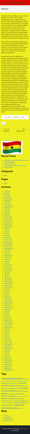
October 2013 (7, 326)
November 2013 (8, 324)
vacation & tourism (9, 408)
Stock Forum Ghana (15, 2)
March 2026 (7, 197)
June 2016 (7, 274)
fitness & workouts (5, 388)
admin (9, 117)
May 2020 (7, 211)
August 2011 (7, 366)
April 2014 (7, 315)
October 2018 (7, 246)
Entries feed (7, 417)
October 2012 (7, 346)
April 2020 (7, 213)
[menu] (3, 2)
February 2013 (8, 340)
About (5, 183)
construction (4, 383)
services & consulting (8, 402)
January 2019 (8, 241)
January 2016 (8, 279)
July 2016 (7, 272)
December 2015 (8, 281)
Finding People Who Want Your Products (15, 165)
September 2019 (8, 226)
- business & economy (12, 378)
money (16, 396)
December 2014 (8, 302)
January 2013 (8, 342)
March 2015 (7, 296)
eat (15, 383)
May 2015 (7, 292)
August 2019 (7, 228)
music (27, 396)
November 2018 (8, 244)
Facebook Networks (9, 162)
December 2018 (8, 243)
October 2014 (7, 305)
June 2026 (7, 191)
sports (14, 402)
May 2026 (7, 193)
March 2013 (7, 339)
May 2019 (7, 233)
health (12, 391)
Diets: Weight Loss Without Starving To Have (16, 160)
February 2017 (8, 265)
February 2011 (8, 368)
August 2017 (7, 259)
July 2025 (7, 202)
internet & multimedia (11, 393)
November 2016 (8, 270)
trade (16, 405)
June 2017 (7, 263)
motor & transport (21, 396)
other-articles (22, 398)
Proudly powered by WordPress (10, 428)
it (17, 394)
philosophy (3, 400)
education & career (8, 386)
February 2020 (8, 217)
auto (9, 381)
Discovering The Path (10, 164)
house (17, 391)
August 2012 (7, 350)
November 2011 (8, 361)
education (23, 383)
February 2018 (8, 256)
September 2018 (8, 248)
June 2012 (7, 353)
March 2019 (7, 237)
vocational (20, 408)
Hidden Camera (8, 167)
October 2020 (7, 208)
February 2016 (8, 278)
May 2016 (7, 276)
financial (26, 385)
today (3, 123)
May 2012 (7, 355)
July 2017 (7, 261)
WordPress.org (8, 420)
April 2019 (7, 235)
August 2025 (7, 200)
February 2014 (8, 318)
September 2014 (8, 307)
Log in (6, 415)
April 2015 (7, 294)
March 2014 (7, 316)
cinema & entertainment (22, 381)
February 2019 (8, 239)
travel (21, 405)
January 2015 (8, 300)
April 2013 (7, 337)
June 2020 (7, 209)
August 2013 (7, 329)
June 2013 (7, 333)
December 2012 (8, 344)
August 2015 (7, 289)
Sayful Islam (15, 430)
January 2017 (8, 267)
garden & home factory (15, 388)
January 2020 (8, 219)
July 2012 (7, 351)
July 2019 (7, 230)
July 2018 (7, 252)
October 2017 (7, 257)
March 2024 (7, 204)
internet (4, 394)
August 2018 (7, 250)
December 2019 (8, 220)
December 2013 (8, 322)
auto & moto (14, 381)
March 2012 (7, 357)
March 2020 (7, 215)
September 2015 (8, 287)
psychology (21, 400)
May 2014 (7, 313)
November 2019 (8, 222)
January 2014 (8, 320)
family (17, 386)
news (3, 398)
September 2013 (8, 327)
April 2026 (7, 195)
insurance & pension (23, 391)
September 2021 (8, 206)
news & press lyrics (12, 398)
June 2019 (7, 232)
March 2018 (7, 254)
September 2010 (8, 370)
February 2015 (8, 298)
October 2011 (7, 362)
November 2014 (8, 303)
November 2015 (8, 283)
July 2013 (7, 331)
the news (9, 405)
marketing (21, 394)
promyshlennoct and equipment (12, 400)
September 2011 (8, 364)
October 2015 (7, 285)
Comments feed (8, 419)
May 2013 (7, 335)
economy (18, 383)
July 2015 (7, 291)
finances (21, 386)
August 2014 (7, 309)
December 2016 (8, 268)
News (22, 117)
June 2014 (7, 311)
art (7, 381)
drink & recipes (11, 383)
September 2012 (8, 348)
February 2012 (8, 359)
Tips (13, 405)
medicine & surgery (7, 396)
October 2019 (7, 224)
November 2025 (8, 198)
